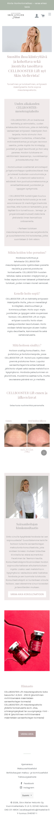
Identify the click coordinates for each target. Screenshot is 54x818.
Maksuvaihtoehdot (27, 768)
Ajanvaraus (27, 764)
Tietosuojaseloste (27, 776)
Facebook (28, 783)
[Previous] (10, 453)
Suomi (25, 795)
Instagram (28, 787)
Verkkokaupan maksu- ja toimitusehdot (27, 772)
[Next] (44, 453)
